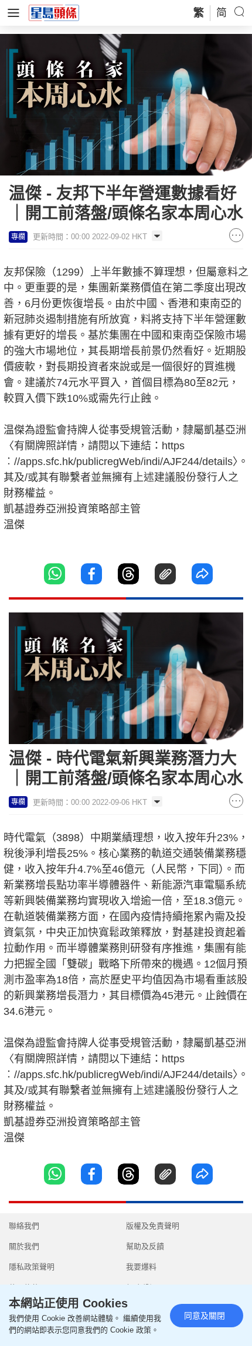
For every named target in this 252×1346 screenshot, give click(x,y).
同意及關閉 (204, 1315)
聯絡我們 (24, 1225)
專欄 (18, 236)
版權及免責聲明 (152, 1225)
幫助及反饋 (145, 1246)
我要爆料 (141, 1266)
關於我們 (24, 1246)
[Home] (54, 12)
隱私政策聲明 (32, 1266)
